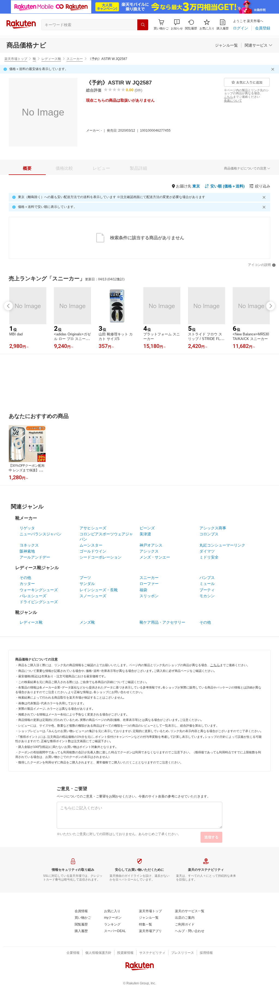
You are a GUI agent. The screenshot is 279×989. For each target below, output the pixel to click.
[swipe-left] (8, 306)
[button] (177, 24)
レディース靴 (51, 59)
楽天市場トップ (15, 59)
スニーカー (74, 59)
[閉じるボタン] (273, 69)
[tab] (27, 168)
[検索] (142, 24)
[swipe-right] (270, 306)
